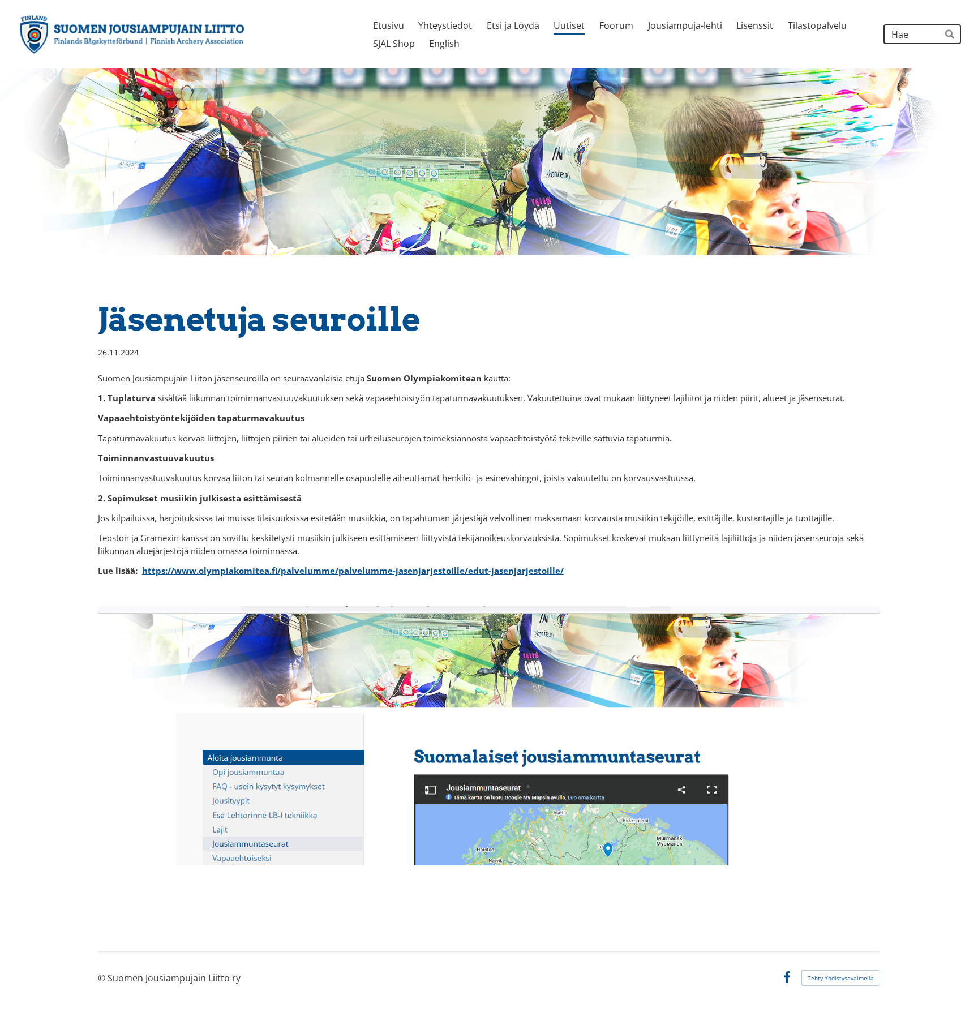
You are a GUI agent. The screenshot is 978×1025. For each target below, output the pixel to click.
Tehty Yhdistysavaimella (841, 978)
